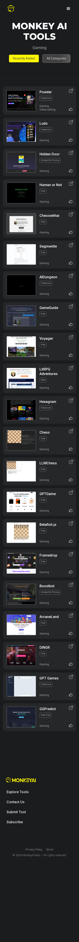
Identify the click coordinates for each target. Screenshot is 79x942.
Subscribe (15, 822)
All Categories (56, 58)
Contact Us (16, 802)
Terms (50, 849)
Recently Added (24, 58)
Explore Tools (18, 792)
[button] (68, 8)
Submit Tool (16, 812)
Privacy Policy (33, 849)
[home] (11, 8)
